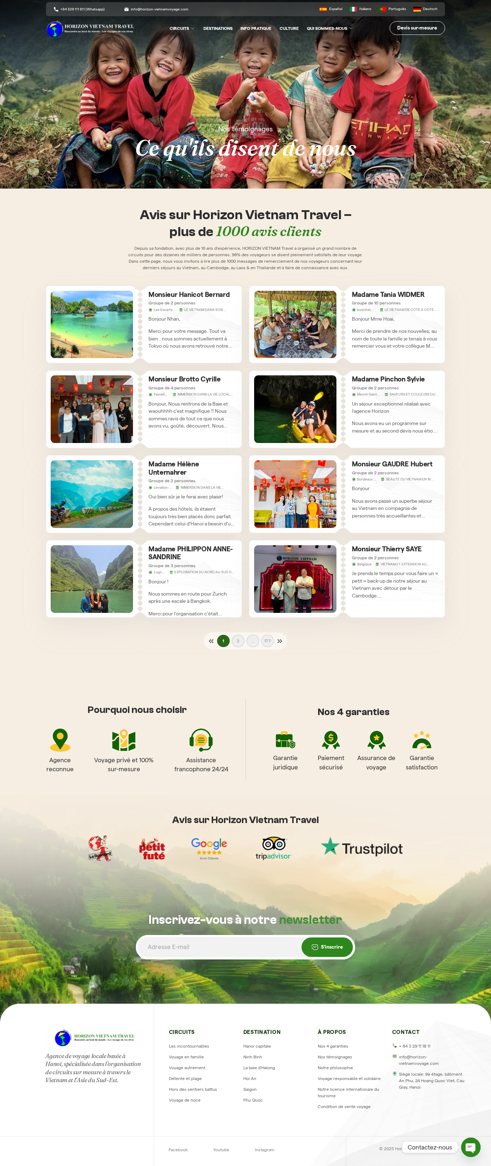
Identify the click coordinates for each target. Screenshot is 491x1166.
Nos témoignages (335, 1056)
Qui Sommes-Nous (327, 28)
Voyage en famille (186, 1056)
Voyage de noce (185, 1100)
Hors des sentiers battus (193, 1089)
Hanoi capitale (257, 1046)
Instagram (265, 1149)
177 (267, 640)
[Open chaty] (471, 1147)
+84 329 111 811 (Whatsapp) (82, 9)
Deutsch (430, 9)
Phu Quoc (253, 1100)
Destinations (218, 28)
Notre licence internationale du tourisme (348, 1092)
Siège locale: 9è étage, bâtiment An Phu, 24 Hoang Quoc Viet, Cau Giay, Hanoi (431, 1080)
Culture (289, 28)
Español (335, 9)
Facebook (178, 1149)
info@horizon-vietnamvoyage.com (159, 9)
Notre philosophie (335, 1067)
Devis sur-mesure (417, 28)
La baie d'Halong (259, 1067)
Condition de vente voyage (344, 1106)
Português (397, 9)
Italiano (365, 9)
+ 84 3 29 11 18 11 (414, 1046)
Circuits (179, 28)
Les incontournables (189, 1046)
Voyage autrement (187, 1067)
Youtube (221, 1149)
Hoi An (249, 1078)
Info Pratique (255, 28)
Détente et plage (185, 1078)
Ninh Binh (252, 1056)
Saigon (250, 1089)
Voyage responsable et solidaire (349, 1078)
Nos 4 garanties (333, 1046)
